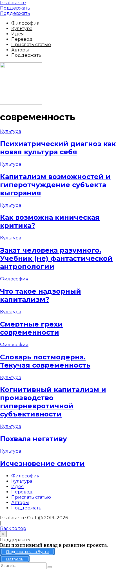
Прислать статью (31, 44)
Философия (25, 23)
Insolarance (13, 2)
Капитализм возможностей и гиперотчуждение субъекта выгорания (55, 185)
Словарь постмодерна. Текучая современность (45, 361)
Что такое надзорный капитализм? (40, 295)
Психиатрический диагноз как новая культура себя (58, 148)
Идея (17, 34)
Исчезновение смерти (42, 463)
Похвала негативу (33, 439)
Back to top (13, 528)
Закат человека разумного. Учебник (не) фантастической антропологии (56, 258)
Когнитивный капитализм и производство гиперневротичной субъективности (53, 402)
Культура (21, 28)
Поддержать (15, 8)
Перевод (22, 39)
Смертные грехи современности (31, 328)
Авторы (20, 50)
